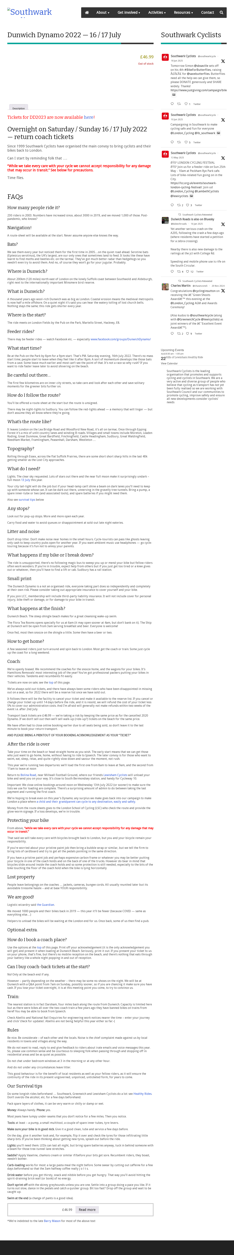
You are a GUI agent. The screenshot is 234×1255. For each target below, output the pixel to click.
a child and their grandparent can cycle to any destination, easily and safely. (86, 801)
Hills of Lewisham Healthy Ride (184, 357)
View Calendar (169, 363)
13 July (25, 480)
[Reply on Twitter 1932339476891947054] (173, 142)
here (88, 117)
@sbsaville (201, 66)
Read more (87, 1210)
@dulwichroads (179, 224)
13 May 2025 (177, 157)
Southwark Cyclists (183, 56)
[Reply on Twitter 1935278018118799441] (173, 104)
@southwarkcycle (207, 56)
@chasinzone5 (200, 286)
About (102, 12)
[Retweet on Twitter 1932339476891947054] (180, 142)
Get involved (127, 12)
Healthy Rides (142, 1094)
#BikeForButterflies (197, 70)
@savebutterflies (198, 74)
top (51, 682)
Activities (155, 12)
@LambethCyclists (207, 191)
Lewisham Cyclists (115, 775)
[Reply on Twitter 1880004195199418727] (173, 271)
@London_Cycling (182, 133)
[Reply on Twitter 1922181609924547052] (173, 205)
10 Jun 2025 (177, 119)
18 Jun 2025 (177, 60)
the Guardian (45, 904)
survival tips (27, 499)
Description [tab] (19, 108)
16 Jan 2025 (197, 224)
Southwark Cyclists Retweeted (197, 214)
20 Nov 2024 (218, 286)
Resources (182, 12)
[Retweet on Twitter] (179, 214)
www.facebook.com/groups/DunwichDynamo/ (121, 339)
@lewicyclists (179, 196)
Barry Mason (52, 1221)
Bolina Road (28, 775)
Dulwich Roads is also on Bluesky (192, 219)
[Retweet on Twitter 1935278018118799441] (180, 104)
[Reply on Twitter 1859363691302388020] (173, 333)
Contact (207, 12)
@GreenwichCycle (188, 319)
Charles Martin (180, 285)
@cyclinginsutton (204, 291)
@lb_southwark (205, 133)
